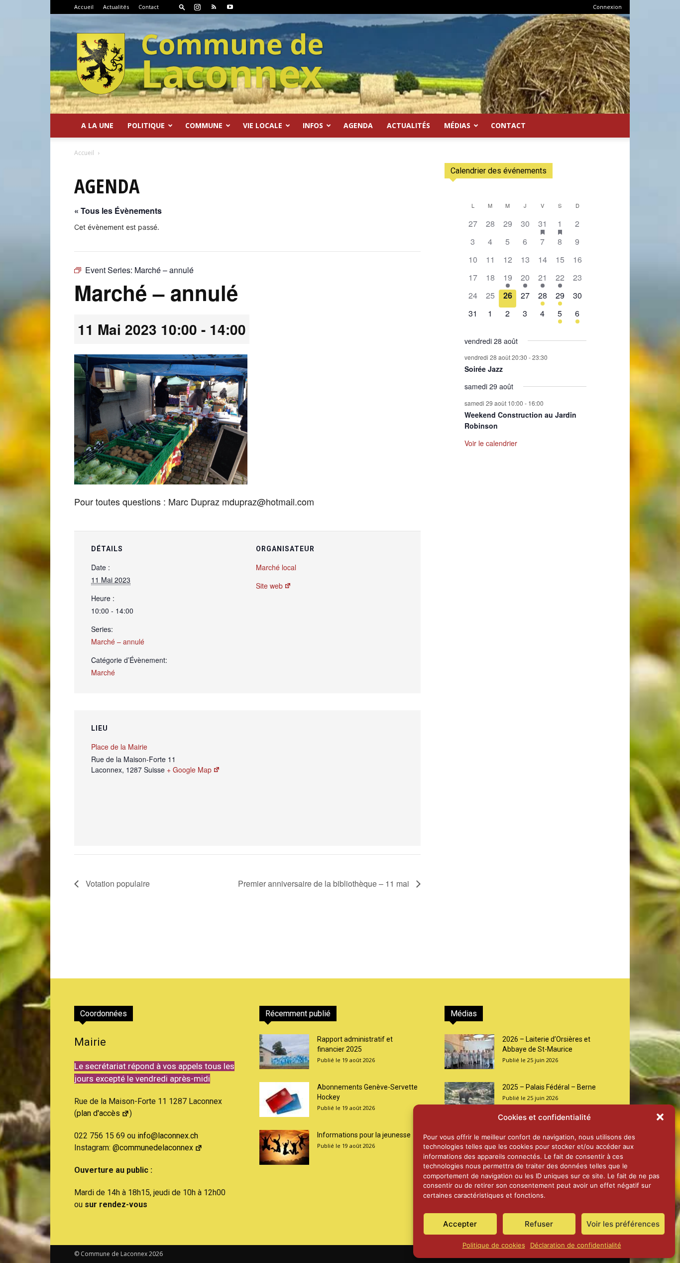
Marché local (276, 567)
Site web (269, 586)
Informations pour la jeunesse (364, 1135)
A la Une (97, 125)
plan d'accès (98, 1113)
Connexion (607, 6)
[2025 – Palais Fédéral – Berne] (469, 1099)
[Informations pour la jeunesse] (284, 1147)
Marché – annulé (117, 641)
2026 (156, 1254)
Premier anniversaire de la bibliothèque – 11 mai (324, 883)
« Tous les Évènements (118, 210)
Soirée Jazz (483, 369)
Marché (103, 672)
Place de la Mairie (119, 747)
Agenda (358, 125)
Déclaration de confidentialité (575, 1245)
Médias (457, 125)
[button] (660, 1117)
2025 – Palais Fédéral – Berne (549, 1087)
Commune (204, 125)
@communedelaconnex (153, 1147)
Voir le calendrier (490, 443)
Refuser (539, 1224)
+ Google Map (189, 770)
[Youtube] (230, 7)
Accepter (460, 1224)
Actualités (116, 6)
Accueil (84, 6)
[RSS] (213, 7)
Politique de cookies (493, 1245)
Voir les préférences (623, 1224)
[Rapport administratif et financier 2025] (284, 1051)
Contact (148, 6)
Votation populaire (117, 883)
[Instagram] (197, 7)
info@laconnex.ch (167, 1135)
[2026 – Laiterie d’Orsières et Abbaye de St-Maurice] (469, 1051)
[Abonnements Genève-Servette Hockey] (284, 1099)
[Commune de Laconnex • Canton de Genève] (199, 64)
